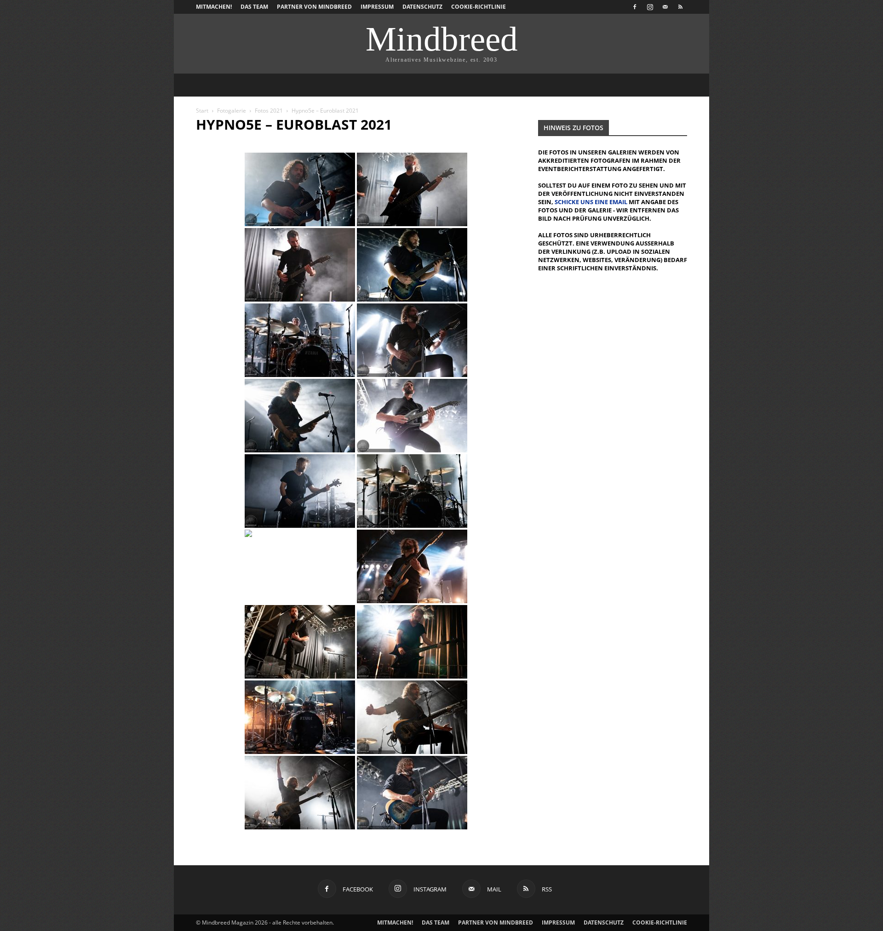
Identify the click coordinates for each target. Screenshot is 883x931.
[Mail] (665, 7)
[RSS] (680, 7)
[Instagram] (650, 7)
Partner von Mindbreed (314, 7)
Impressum (377, 7)
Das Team (254, 7)
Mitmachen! (214, 7)
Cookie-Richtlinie (478, 7)
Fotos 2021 (269, 110)
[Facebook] (635, 7)
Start (202, 110)
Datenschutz (422, 7)
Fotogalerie (231, 110)
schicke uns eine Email (591, 202)
